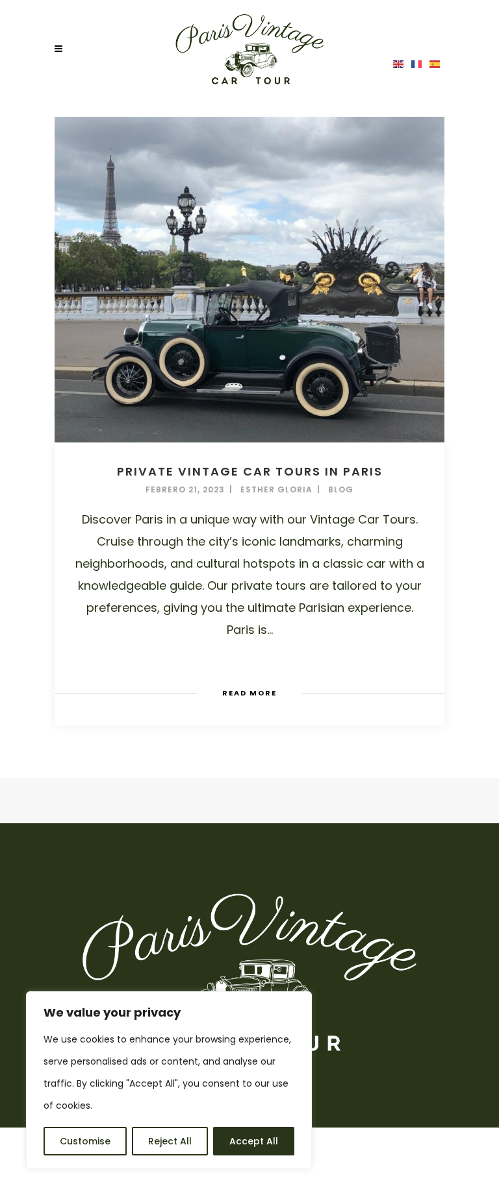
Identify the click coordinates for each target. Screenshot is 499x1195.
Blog (340, 489)
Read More (249, 693)
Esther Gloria (276, 489)
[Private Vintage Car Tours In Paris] (249, 279)
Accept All (253, 1141)
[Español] (435, 63)
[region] (169, 1080)
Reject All (170, 1141)
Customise (85, 1141)
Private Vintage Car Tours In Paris (250, 471)
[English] (399, 63)
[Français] (417, 63)
